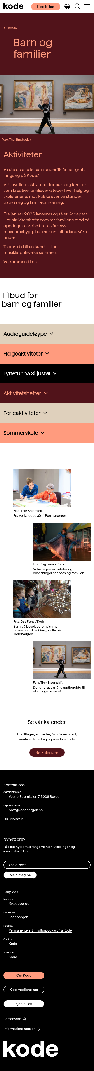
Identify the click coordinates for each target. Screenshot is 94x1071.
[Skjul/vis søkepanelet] (77, 6)
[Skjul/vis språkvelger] (67, 6)
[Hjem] (13, 6)
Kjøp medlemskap (24, 989)
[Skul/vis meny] (87, 6)
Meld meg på (20, 875)
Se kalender (47, 752)
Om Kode (23, 975)
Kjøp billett (45, 6)
